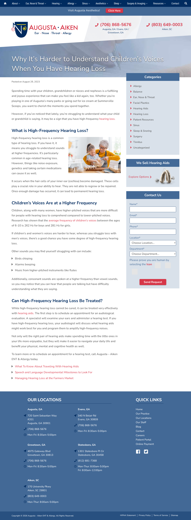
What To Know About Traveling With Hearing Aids (47, 366)
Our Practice (142, 413)
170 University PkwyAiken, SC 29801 (39, 488)
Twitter (146, 451)
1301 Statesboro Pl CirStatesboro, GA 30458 (91, 453)
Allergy (71, 3)
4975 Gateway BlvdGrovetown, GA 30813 (40, 453)
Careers (140, 435)
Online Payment (145, 444)
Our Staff (141, 422)
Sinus (85, 3)
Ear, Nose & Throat (35, 3)
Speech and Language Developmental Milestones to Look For (53, 372)
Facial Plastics (141, 103)
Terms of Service (161, 515)
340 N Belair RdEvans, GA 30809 (88, 417)
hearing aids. (25, 313)
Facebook (138, 451)
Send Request (153, 282)
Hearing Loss (140, 114)
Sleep (116, 3)
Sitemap (174, 515)
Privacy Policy (145, 515)
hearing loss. (107, 119)
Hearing (56, 3)
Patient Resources (143, 119)
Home (139, 409)
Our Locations (143, 418)
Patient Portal (143, 439)
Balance (137, 91)
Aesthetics (101, 3)
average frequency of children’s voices (72, 220)
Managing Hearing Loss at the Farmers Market (44, 378)
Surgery (137, 136)
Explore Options (139, 177)
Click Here (114, 10)
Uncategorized (141, 147)
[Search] (186, 3)
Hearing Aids (140, 108)
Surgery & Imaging (136, 3)
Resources (158, 3)
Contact (175, 3)
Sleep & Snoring (142, 131)
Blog (138, 426)
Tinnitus (137, 142)
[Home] (5, 3)
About (15, 3)
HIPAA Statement (128, 515)
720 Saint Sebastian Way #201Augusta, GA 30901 (42, 419)
